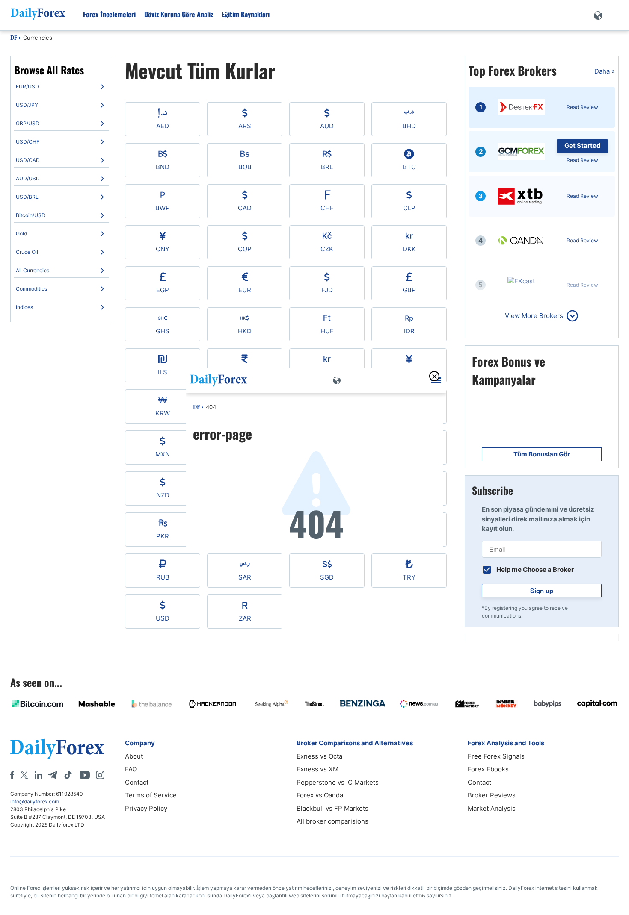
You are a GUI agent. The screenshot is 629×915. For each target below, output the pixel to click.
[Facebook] (12, 775)
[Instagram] (100, 775)
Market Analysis (492, 808)
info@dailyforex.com (34, 801)
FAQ (131, 769)
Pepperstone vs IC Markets (338, 782)
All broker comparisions (332, 821)
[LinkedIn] (38, 775)
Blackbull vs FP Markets (332, 808)
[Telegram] (52, 775)
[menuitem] (61, 87)
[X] (24, 775)
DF (13, 38)
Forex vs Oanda (320, 795)
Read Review (582, 107)
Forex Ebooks (488, 769)
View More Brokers (534, 316)
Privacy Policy (146, 808)
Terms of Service (151, 795)
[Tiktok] (68, 775)
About (134, 756)
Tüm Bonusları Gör (541, 454)
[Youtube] (85, 775)
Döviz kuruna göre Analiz (178, 14)
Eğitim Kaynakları (246, 14)
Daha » (604, 71)
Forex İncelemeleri (109, 14)
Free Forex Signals (496, 756)
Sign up (541, 590)
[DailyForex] (57, 748)
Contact (136, 782)
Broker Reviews (492, 795)
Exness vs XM (317, 769)
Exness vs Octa (319, 756)
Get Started (582, 145)
